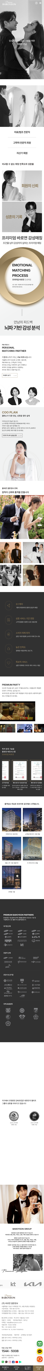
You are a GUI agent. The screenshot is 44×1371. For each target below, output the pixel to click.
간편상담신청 (38, 1368)
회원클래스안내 (5, 1368)
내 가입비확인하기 (28, 1368)
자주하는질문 (16, 1368)
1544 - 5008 (10, 1351)
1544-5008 (12, 1325)
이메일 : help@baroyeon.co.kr (12, 1322)
